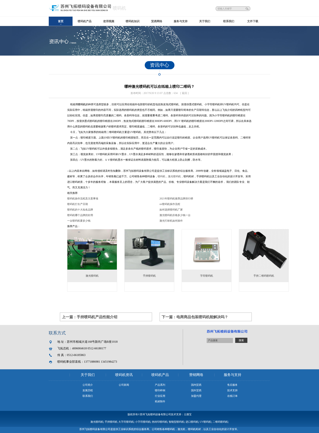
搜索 (247, 8)
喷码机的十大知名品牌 (80, 209)
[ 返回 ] (184, 93)
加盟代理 (196, 396)
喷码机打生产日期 (77, 204)
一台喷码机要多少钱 (78, 220)
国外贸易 (196, 390)
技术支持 (232, 390)
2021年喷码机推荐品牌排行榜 (176, 198)
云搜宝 (188, 414)
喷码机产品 (85, 21)
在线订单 (232, 396)
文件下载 (252, 21)
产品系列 (160, 385)
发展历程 (88, 390)
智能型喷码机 (176, 421)
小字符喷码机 (143, 421)
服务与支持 (181, 21)
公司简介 (88, 385)
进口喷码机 (192, 421)
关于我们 (204, 21)
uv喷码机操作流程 (170, 204)
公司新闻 (124, 385)
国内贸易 (196, 385)
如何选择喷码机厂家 (171, 209)
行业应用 (160, 396)
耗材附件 (160, 401)
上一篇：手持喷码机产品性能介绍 (89, 317)
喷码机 (161, 176)
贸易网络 (156, 21)
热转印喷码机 (159, 421)
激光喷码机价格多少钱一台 (175, 215)
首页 (61, 21)
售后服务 (232, 385)
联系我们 (228, 21)
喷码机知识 (133, 21)
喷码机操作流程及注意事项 (82, 198)
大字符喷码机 (126, 421)
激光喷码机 (174, 176)
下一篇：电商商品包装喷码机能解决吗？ (195, 317)
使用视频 (108, 21)
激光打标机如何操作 (171, 220)
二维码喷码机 (220, 421)
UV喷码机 (205, 421)
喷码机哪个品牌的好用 (80, 215)
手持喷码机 (111, 421)
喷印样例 (160, 390)
